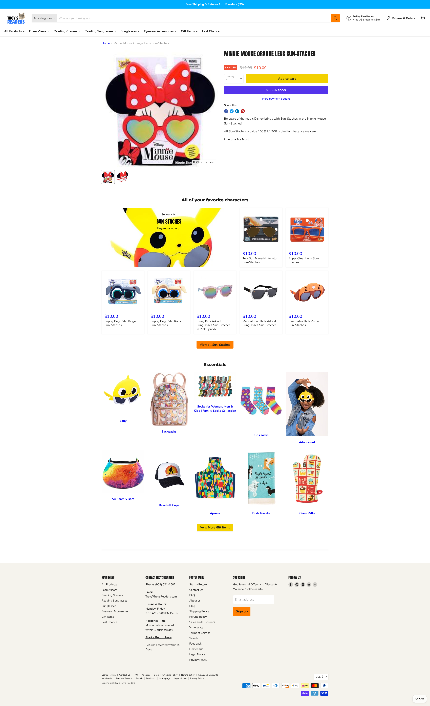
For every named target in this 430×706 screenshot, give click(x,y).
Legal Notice (197, 654)
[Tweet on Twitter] (232, 111)
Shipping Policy (199, 611)
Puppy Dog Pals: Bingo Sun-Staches (120, 323)
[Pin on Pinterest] (243, 111)
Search (193, 638)
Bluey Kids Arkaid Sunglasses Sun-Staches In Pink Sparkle (213, 325)
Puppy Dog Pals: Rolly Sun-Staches (165, 323)
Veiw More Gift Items (215, 527)
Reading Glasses (66, 31)
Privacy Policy (198, 660)
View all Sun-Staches (215, 345)
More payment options (276, 98)
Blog (192, 606)
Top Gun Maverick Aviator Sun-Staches (260, 260)
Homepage (196, 649)
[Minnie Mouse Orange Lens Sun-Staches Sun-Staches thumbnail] (108, 177)
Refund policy (198, 617)
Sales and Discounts (202, 622)
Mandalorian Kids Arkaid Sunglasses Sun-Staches (259, 323)
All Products (13, 31)
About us (195, 601)
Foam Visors (38, 31)
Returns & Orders (403, 18)
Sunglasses (129, 31)
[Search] (335, 18)
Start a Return (198, 584)
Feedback (195, 644)
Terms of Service (199, 633)
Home (106, 43)
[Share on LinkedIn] (237, 111)
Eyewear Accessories (159, 31)
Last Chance (211, 31)
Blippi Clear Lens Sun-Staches (304, 260)
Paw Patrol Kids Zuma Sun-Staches (304, 323)
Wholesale (196, 627)
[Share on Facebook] (226, 111)
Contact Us (196, 590)
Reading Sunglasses (99, 31)
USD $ (319, 677)
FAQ (192, 595)
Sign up (242, 611)
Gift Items (188, 31)
